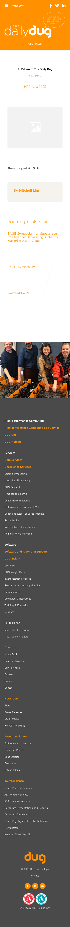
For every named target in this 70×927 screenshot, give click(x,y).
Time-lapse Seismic (15, 493)
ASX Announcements (16, 794)
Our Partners (12, 667)
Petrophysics (11, 520)
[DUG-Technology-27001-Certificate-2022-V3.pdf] (41, 899)
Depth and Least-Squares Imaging (24, 513)
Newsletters (11, 827)
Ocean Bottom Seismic (17, 500)
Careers (9, 674)
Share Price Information (18, 787)
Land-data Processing (17, 480)
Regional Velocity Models (18, 533)
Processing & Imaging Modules (22, 585)
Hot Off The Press (14, 725)
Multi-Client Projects (16, 636)
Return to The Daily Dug (36, 69)
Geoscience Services (17, 466)
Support (9, 611)
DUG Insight (12, 558)
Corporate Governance (17, 814)
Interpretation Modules (17, 578)
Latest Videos (12, 769)
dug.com (18, 5)
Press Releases (13, 712)
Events (8, 681)
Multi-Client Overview (16, 629)
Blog (7, 705)
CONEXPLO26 (18, 293)
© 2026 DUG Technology (35, 869)
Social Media (11, 718)
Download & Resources (17, 598)
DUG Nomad (12, 441)
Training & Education (16, 605)
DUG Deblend (12, 487)
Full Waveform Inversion (18, 743)
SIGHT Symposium (21, 267)
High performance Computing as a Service (31, 427)
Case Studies (11, 756)
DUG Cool (10, 434)
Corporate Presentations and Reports (26, 807)
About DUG (10, 654)
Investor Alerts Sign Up (17, 834)
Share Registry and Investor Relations (26, 821)
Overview (9, 565)
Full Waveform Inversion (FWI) (21, 507)
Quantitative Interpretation (19, 527)
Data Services (13, 459)
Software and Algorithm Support (25, 551)
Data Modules (12, 592)
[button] (35, 44)
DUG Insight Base (14, 572)
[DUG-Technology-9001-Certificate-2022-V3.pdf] (29, 899)
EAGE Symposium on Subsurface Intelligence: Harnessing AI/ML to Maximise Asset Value (32, 237)
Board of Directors (15, 661)
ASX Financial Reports (17, 801)
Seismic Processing (15, 473)
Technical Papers (14, 750)
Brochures (10, 763)
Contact (8, 687)
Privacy (35, 875)
